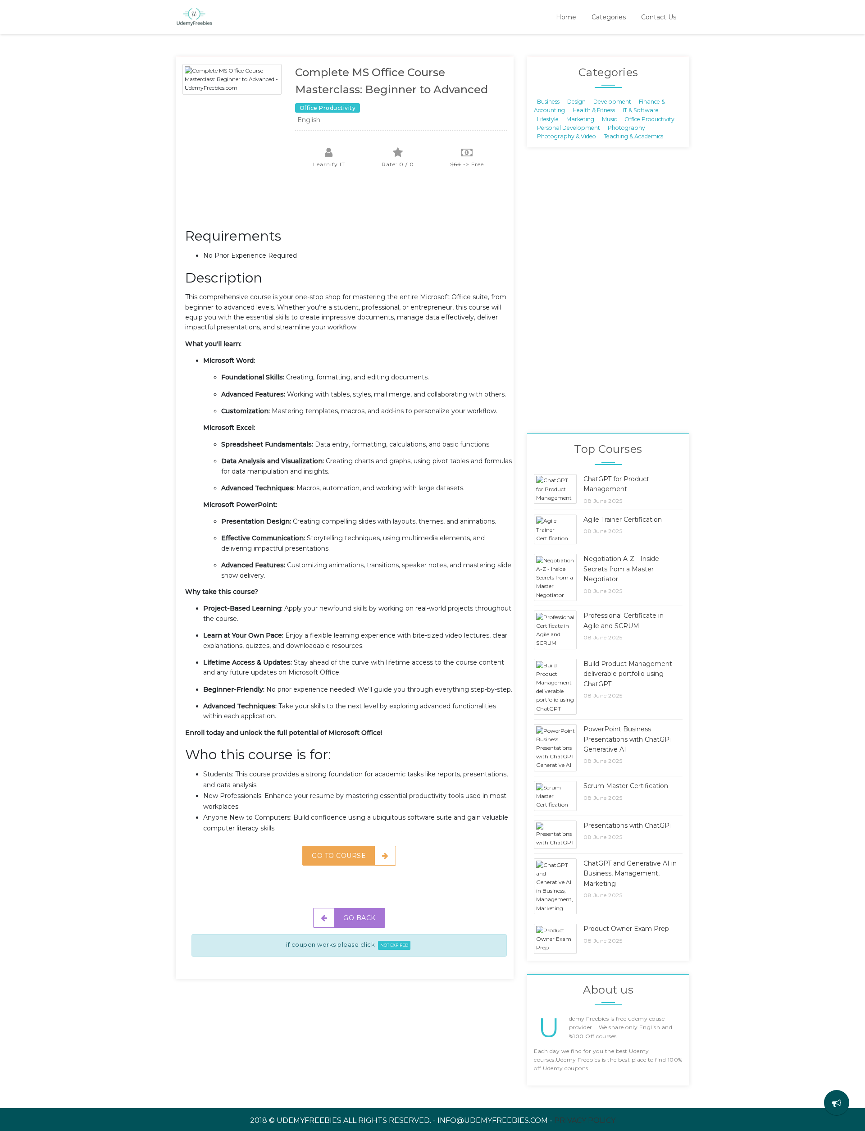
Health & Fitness (594, 110)
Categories (609, 17)
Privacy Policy (584, 1120)
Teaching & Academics (633, 136)
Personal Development (568, 127)
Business (548, 101)
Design (576, 101)
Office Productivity (649, 118)
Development (612, 101)
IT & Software (641, 110)
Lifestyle (548, 118)
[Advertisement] (349, 202)
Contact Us (658, 17)
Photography (626, 127)
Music (609, 118)
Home (566, 17)
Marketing (580, 118)
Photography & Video (566, 136)
